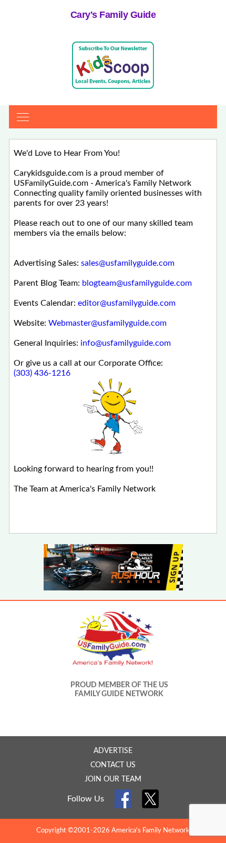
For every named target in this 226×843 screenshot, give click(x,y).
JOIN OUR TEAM (113, 779)
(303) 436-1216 (42, 373)
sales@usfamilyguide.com (127, 263)
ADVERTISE (113, 751)
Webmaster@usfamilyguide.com (107, 323)
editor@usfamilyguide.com (127, 303)
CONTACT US (113, 765)
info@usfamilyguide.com (125, 343)
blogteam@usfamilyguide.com (137, 283)
